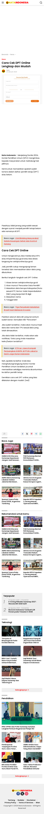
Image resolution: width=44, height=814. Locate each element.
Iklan (38, 802)
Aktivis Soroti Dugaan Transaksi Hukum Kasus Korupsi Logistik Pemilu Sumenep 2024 (32, 480)
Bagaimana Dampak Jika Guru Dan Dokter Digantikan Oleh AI (32, 641)
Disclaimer (31, 800)
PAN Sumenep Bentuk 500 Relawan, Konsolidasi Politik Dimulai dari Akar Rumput (32, 458)
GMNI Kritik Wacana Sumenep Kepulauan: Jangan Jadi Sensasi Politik (10, 458)
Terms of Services (26, 802)
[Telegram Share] (36, 433)
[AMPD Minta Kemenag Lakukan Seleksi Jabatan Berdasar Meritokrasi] (11, 470)
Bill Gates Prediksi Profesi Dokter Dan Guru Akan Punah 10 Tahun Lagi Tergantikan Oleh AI (10, 767)
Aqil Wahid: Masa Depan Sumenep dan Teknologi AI (10, 680)
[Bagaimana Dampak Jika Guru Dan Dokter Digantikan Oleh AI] (32, 631)
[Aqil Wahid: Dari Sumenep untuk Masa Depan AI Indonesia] (32, 651)
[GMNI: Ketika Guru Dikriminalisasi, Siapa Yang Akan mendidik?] (32, 737)
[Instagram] (26, 794)
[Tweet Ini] (27, 433)
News (4, 59)
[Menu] (3, 2)
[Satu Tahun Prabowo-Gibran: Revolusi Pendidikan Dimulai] (32, 757)
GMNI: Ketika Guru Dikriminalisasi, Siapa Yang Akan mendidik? (32, 747)
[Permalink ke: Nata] (3, 71)
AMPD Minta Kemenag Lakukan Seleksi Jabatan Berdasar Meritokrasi (11, 480)
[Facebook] (18, 794)
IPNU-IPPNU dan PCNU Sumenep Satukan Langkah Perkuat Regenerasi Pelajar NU (18, 728)
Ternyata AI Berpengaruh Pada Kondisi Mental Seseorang (9, 641)
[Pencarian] (41, 2)
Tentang (11, 800)
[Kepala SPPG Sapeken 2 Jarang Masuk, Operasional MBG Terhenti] (32, 492)
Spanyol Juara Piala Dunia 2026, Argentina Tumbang (11, 501)
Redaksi (21, 800)
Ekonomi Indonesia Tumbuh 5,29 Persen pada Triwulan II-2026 (21, 611)
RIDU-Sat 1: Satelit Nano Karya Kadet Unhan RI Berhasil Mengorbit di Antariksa (9, 660)
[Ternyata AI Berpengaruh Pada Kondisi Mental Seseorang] (11, 631)
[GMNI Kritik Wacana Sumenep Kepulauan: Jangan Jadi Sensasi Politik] (11, 448)
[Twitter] (22, 794)
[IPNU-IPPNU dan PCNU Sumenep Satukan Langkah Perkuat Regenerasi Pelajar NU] (22, 713)
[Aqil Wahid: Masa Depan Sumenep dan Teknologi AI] (11, 671)
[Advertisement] (22, 29)
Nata (8, 70)
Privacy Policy (10, 802)
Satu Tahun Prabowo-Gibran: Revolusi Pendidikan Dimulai (32, 767)
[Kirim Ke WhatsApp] (40, 433)
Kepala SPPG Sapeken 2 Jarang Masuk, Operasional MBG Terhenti (32, 501)
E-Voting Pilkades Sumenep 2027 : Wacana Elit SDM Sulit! (22, 603)
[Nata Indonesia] (16, 2)
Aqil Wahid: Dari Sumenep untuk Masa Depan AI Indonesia (32, 660)
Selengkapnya (21, 690)
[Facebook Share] (22, 433)
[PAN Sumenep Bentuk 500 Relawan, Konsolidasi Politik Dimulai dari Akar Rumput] (32, 448)
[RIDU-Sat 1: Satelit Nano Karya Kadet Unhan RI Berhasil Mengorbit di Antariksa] (11, 651)
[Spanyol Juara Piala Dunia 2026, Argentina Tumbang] (11, 492)
